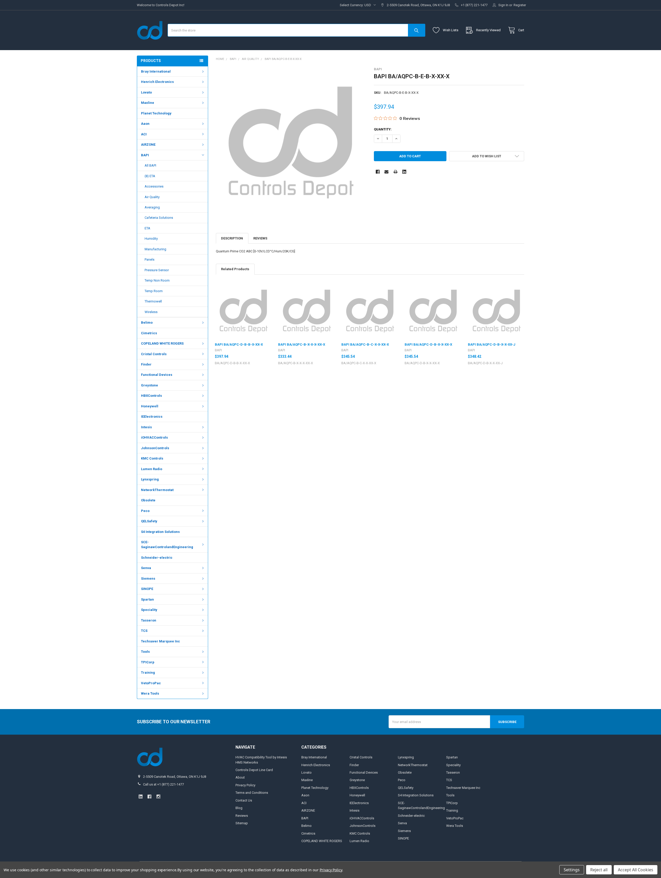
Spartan (147, 599)
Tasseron (148, 620)
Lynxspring (150, 479)
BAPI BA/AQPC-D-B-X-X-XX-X (428, 344)
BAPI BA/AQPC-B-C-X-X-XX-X (365, 344)
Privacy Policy (245, 785)
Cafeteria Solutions (159, 218)
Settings (572, 870)
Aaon (145, 124)
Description (232, 238)
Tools (145, 652)
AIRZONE (148, 144)
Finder (146, 364)
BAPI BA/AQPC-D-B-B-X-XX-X (239, 344)
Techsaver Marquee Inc (160, 641)
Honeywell (149, 406)
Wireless (151, 312)
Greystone (149, 385)
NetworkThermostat (157, 490)
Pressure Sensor (157, 270)
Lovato (146, 92)
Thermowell (153, 301)
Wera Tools (150, 693)
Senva (146, 568)
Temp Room (154, 291)
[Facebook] (377, 171)
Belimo (147, 322)
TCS (144, 631)
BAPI (145, 155)
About (240, 777)
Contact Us (243, 800)
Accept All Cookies (635, 870)
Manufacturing (155, 249)
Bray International (156, 71)
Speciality (149, 610)
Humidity (151, 238)
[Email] (386, 171)
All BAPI (150, 165)
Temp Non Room (157, 280)
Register (520, 5)
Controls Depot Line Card (254, 770)
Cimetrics (149, 333)
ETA (147, 228)
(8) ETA (150, 176)
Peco (145, 511)
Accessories (154, 186)
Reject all (599, 870)
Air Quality (152, 197)
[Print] (395, 171)
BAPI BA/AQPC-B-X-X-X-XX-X (301, 344)
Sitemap (241, 823)
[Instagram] (158, 796)
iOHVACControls (154, 437)
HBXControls (151, 396)
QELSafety (149, 521)
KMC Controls (152, 458)
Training (148, 672)
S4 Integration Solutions (160, 532)
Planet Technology (156, 113)
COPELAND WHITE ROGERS (162, 343)
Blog (238, 808)
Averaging (152, 207)
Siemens (148, 578)
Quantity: (383, 129)
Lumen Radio (151, 469)
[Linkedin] (404, 171)
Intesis (146, 427)
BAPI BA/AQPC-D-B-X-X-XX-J (491, 344)
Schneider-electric (156, 558)
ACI (144, 134)
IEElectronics (151, 416)
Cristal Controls (154, 354)
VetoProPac (151, 683)
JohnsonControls (155, 448)
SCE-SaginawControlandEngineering (167, 544)
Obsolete (148, 500)
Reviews (260, 238)
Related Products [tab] (235, 269)
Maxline (147, 103)
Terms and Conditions (251, 793)
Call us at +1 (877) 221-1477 (163, 784)
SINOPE (147, 589)
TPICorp (147, 662)
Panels (149, 259)
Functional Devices (156, 375)
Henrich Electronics (157, 82)
